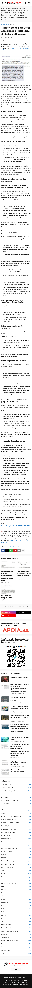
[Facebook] (3, 550)
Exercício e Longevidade (16, 845)
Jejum (16, 870)
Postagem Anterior (8, 606)
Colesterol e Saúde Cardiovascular (16, 816)
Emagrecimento (16, 838)
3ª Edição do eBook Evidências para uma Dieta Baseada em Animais (20, 717)
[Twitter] (7, 550)
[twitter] (12, 969)
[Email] (19, 550)
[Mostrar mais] (23, 550)
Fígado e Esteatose (16, 851)
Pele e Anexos (16, 902)
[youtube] (16, 969)
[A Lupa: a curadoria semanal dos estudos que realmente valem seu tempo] (5, 708)
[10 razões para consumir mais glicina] (5, 739)
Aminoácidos (16, 797)
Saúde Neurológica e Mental (16, 931)
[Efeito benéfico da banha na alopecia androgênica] (5, 772)
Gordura (16, 854)
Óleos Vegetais (16, 896)
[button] (2, 3)
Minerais (16, 886)
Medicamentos (16, 877)
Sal (16, 921)
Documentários (16, 835)
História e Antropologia (16, 861)
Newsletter (16, 893)
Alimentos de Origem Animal (16, 791)
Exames (16, 842)
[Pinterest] (15, 550)
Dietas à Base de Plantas (16, 832)
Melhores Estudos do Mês (16, 880)
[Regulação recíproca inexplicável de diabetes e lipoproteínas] (5, 762)
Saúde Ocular (16, 934)
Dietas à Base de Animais (16, 829)
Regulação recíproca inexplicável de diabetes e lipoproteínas (19, 762)
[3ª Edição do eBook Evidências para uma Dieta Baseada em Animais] (5, 717)
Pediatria (16, 899)
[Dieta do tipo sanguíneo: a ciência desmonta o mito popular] (5, 699)
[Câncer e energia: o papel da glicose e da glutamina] (8, 589)
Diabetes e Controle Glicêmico (16, 822)
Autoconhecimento (16, 807)
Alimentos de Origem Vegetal (16, 794)
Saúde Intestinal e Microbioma (16, 928)
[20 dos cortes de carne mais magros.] (5, 679)
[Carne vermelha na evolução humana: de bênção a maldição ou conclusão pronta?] (24, 565)
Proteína (16, 912)
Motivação (16, 889)
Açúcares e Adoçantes (16, 787)
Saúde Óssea (16, 937)
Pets (16, 905)
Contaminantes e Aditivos (16, 819)
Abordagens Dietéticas (16, 784)
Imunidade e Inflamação (16, 864)
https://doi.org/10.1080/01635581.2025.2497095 (15, 526)
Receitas (16, 915)
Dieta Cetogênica (15, 546)
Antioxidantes (16, 803)
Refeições (16, 918)
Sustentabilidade (16, 950)
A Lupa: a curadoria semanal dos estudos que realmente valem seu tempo (19, 708)
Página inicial (5, 24)
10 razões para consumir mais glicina (19, 738)
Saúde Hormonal (16, 924)
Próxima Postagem (23, 606)
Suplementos (16, 947)
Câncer (12, 24)
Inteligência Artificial (16, 867)
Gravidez (16, 857)
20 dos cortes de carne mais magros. (19, 678)
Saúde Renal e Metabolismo (16, 940)
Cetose (16, 813)
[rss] (19, 969)
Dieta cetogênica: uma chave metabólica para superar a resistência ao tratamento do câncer (8, 576)
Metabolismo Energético (16, 883)
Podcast (16, 908)
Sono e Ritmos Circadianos (16, 943)
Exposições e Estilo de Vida (16, 848)
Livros (16, 873)
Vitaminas (16, 953)
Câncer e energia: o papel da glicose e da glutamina (7, 597)
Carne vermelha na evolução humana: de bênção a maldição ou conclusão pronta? (24, 574)
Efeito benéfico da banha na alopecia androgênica (19, 771)
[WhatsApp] (11, 550)
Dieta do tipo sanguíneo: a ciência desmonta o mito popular (18, 699)
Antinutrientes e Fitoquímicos (16, 800)
